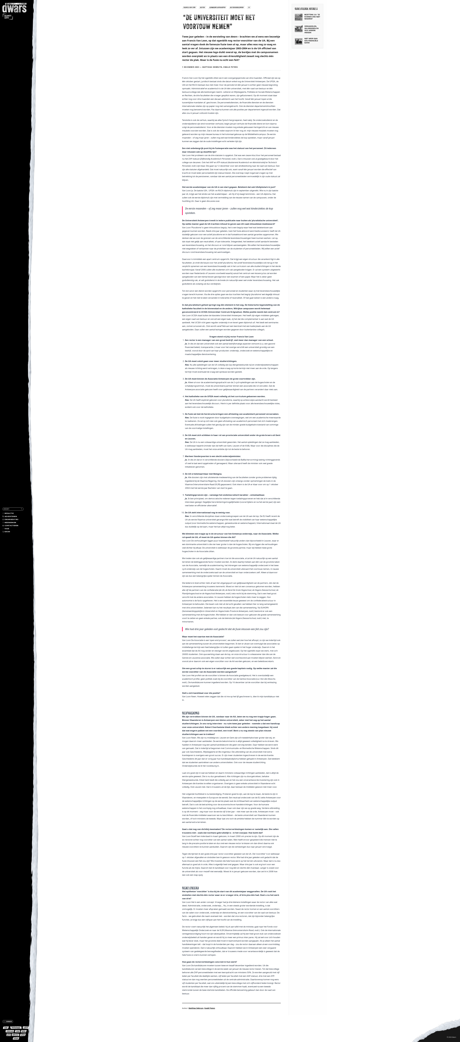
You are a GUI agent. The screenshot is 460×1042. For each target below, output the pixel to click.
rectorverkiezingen (237, 7)
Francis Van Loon (189, 7)
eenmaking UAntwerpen (217, 7)
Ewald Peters (230, 67)
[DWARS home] (16, 11)
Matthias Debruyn (212, 67)
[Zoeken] (22, 509)
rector (202, 7)
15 (249, 7)
